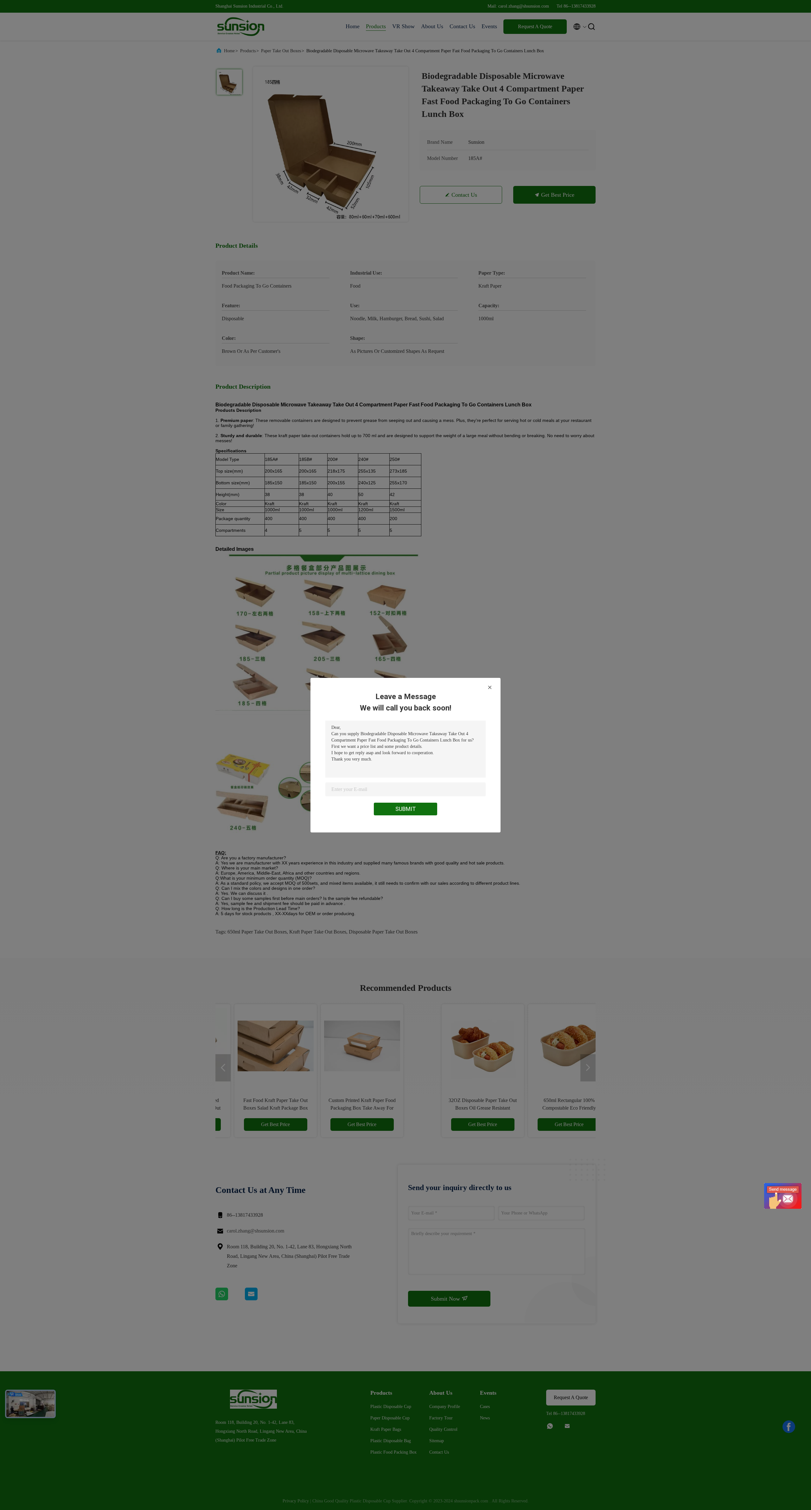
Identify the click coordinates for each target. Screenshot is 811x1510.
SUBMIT (405, 809)
